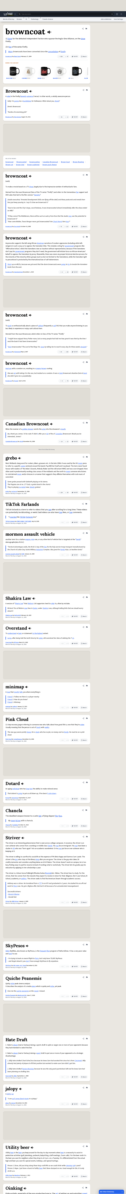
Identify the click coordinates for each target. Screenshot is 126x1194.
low (60, 512)
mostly (16, 692)
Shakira (45, 608)
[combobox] (65, 14)
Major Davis (17, 56)
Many (10, 51)
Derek (57, 101)
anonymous (15, 798)
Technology (34, 19)
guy (16, 859)
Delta (7, 951)
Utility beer (9, 1175)
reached (13, 517)
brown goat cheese (50, 164)
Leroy (9, 638)
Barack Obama (13, 894)
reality (47, 727)
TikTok (22, 517)
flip (56, 816)
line (45, 547)
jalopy (7, 1103)
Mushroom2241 (22, 995)
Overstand (9, 642)
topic (20, 633)
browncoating (34, 162)
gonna (16, 101)
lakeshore (17, 1175)
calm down (52, 793)
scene (23, 466)
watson (13, 1103)
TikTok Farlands (10, 521)
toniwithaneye (18, 739)
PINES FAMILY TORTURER (24, 521)
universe (30, 96)
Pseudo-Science (48, 19)
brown (44, 368)
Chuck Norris (57, 221)
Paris (37, 958)
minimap (8, 707)
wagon (27, 539)
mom (13, 820)
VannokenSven (18, 272)
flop (60, 816)
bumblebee (27, 101)
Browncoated (21, 162)
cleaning (69, 1165)
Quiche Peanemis (11, 995)
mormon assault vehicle (12, 554)
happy (29, 732)
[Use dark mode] (121, 14)
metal (23, 487)
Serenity (23, 96)
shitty (9, 1094)
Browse (19, 19)
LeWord (15, 707)
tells (21, 692)
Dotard (8, 798)
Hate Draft (9, 1076)
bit (47, 434)
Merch (85, 57)
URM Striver (15, 901)
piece (34, 986)
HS (14, 848)
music (80, 463)
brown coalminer (33, 164)
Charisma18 (17, 352)
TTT (40, 883)
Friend (9, 697)
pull (13, 1098)
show (83, 38)
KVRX (22, 554)
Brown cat (9, 164)
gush (9, 326)
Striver (8, 901)
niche (12, 983)
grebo (7, 491)
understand (12, 633)
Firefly (63, 51)
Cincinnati (78, 1060)
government (69, 246)
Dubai (35, 608)
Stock (9, 264)
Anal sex (8, 368)
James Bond (19, 1098)
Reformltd (17, 615)
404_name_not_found (19, 965)
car (12, 1094)
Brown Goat (65, 162)
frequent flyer (45, 951)
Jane (42, 347)
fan (10, 47)
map (8, 692)
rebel (8, 96)
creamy (38, 368)
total (61, 373)
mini (32, 539)
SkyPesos (8, 965)
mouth (63, 429)
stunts (26, 1098)
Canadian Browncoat (50, 162)
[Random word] (112, 14)
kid (40, 816)
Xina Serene (17, 117)
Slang (9, 38)
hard (10, 953)
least (85, 373)
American (40, 243)
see (49, 509)
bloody (32, 487)
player (15, 1045)
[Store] (117, 14)
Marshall (48, 873)
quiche (18, 991)
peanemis (25, 991)
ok (15, 373)
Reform (30, 603)
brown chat (20, 164)
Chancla (8, 825)
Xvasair (16, 381)
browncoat (9, 56)
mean (68, 471)
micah (21, 441)
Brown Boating (78, 162)
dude (37, 732)
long (27, 789)
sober (82, 724)
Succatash (17, 227)
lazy (67, 221)
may (70, 216)
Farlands (29, 517)
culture (40, 326)
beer (12, 1152)
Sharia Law (19, 603)
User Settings (118, 19)
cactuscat (14, 491)
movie (36, 991)
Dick (9, 347)
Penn (15, 886)
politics (23, 878)
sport (39, 1053)
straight (83, 347)
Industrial (39, 549)
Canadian (59, 434)
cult (54, 326)
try (69, 264)
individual (15, 789)
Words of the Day (8, 19)
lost (31, 789)
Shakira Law (9, 615)
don (27, 961)
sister (41, 638)
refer (53, 603)
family (78, 539)
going (63, 264)
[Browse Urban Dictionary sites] (9, 14)
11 (73, 638)
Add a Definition (106, 19)
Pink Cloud (9, 739)
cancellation (53, 51)
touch (38, 727)
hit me (17, 820)
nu (20, 487)
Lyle (74, 1165)
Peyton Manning (28, 1069)
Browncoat (9, 117)
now (25, 608)
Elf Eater (16, 642)
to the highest (37, 633)
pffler (15, 1076)
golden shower (27, 429)
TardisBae (15, 825)
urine (44, 429)
